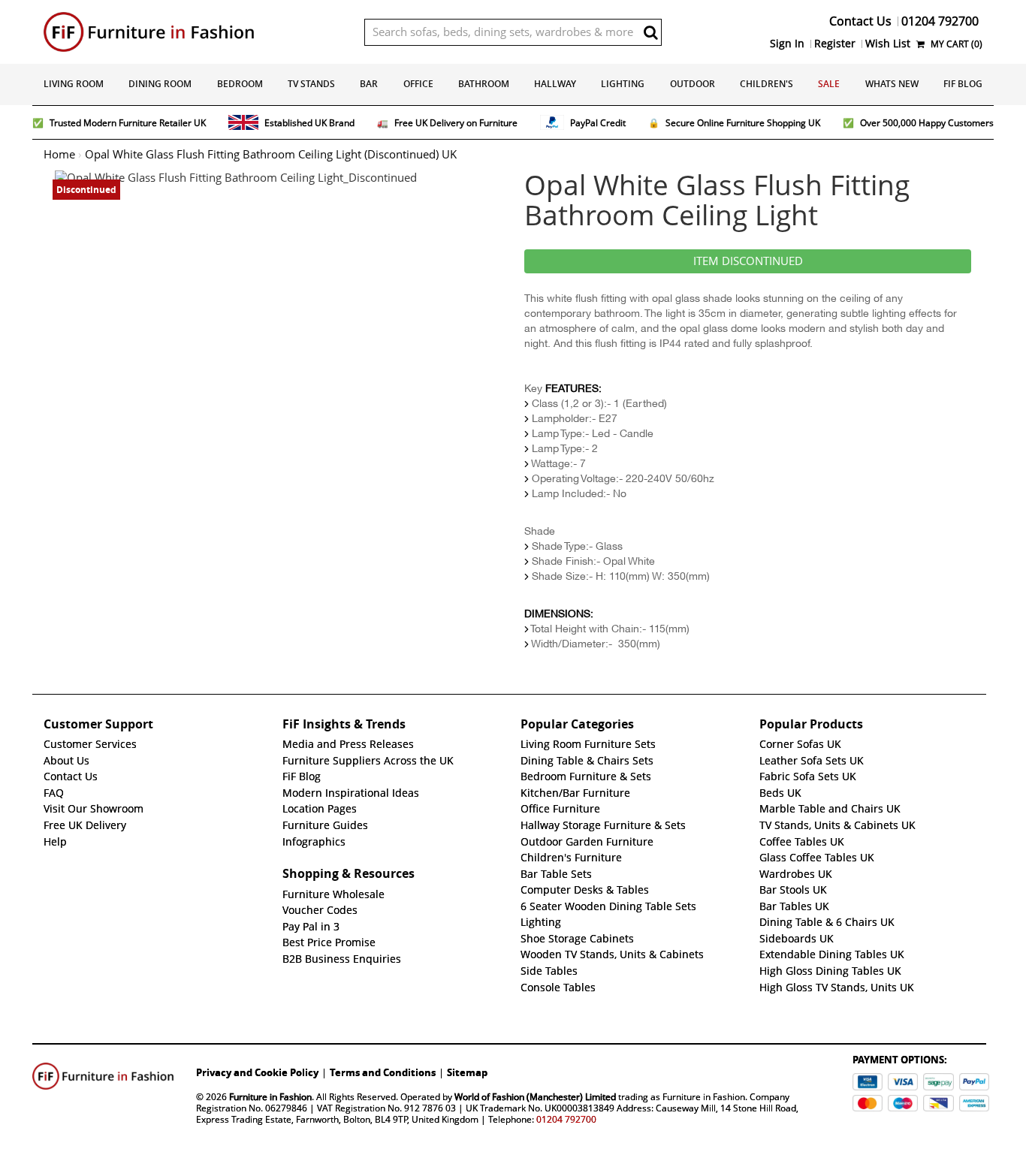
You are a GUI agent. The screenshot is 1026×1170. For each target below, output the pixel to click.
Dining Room (160, 83)
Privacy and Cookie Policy (257, 1072)
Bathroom (483, 83)
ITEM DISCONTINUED (748, 261)
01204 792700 (566, 1119)
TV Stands (311, 83)
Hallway (555, 83)
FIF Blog (962, 83)
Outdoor (692, 83)
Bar (369, 83)
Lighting (622, 83)
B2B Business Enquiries (341, 959)
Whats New (892, 83)
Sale (829, 83)
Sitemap (467, 1072)
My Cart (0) (955, 44)
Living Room (74, 83)
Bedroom (240, 83)
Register (835, 44)
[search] (650, 32)
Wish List (887, 44)
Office (418, 83)
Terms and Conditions (383, 1072)
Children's (766, 83)
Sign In (787, 44)
